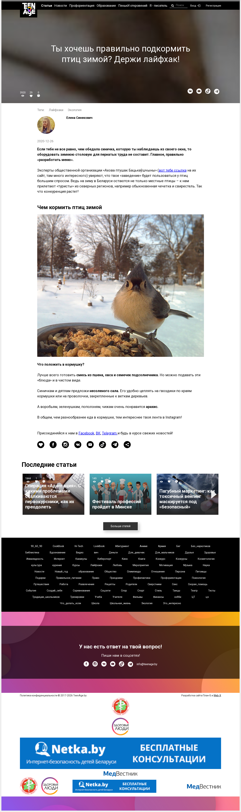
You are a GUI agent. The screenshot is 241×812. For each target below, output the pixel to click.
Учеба (98, 597)
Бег (178, 546)
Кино (125, 558)
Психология (199, 577)
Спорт (140, 590)
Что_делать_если (70, 603)
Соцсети (105, 590)
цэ (207, 597)
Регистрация (213, 5)
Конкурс (160, 558)
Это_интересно (172, 603)
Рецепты (110, 584)
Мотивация (166, 565)
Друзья (189, 552)
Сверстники (154, 584)
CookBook (58, 546)
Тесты (211, 590)
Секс (174, 584)
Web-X (217, 695)
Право (95, 577)
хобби (177, 597)
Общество (110, 571)
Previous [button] (27, 494)
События (31, 590)
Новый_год (61, 571)
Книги (141, 558)
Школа (95, 603)
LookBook (99, 546)
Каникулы (81, 558)
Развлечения (86, 584)
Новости (39, 571)
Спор (124, 590)
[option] (53, 494)
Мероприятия (141, 565)
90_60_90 (36, 546)
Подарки (40, 577)
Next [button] (214, 494)
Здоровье (210, 552)
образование (86, 571)
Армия (162, 546)
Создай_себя (54, 590)
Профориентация (171, 577)
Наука (206, 565)
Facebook (86, 433)
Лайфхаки (56, 110)
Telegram (110, 433)
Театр (194, 590)
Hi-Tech (79, 546)
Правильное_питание (69, 577)
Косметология (206, 558)
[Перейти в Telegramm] (216, 91)
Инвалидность (34, 558)
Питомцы (201, 571)
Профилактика (141, 577)
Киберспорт (104, 558)
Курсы (76, 565)
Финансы (158, 597)
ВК (98, 433)
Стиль (158, 590)
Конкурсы (181, 558)
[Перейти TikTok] (207, 91)
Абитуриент (122, 546)
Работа (64, 584)
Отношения (158, 571)
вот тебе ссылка (172, 170)
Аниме (143, 546)
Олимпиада (134, 571)
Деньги (113, 552)
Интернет (59, 558)
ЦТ (193, 597)
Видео (79, 552)
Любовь (117, 565)
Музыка (187, 565)
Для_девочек (136, 552)
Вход (193, 5)
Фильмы (138, 597)
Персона (180, 571)
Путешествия (41, 584)
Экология (75, 110)
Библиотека (32, 552)
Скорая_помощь (197, 584)
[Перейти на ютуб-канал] (199, 91)
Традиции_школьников (46, 597)
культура (36, 565)
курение (57, 565)
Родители (131, 584)
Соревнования (81, 590)
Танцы (176, 590)
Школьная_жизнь (120, 603)
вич (96, 552)
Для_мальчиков (164, 552)
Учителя (117, 597)
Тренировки (77, 597)
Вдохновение (57, 552)
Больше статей (120, 526)
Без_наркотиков (200, 546)
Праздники (116, 577)
